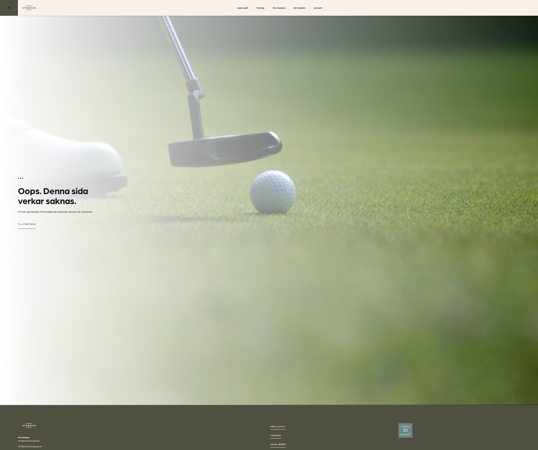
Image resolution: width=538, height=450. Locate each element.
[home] (29, 7)
